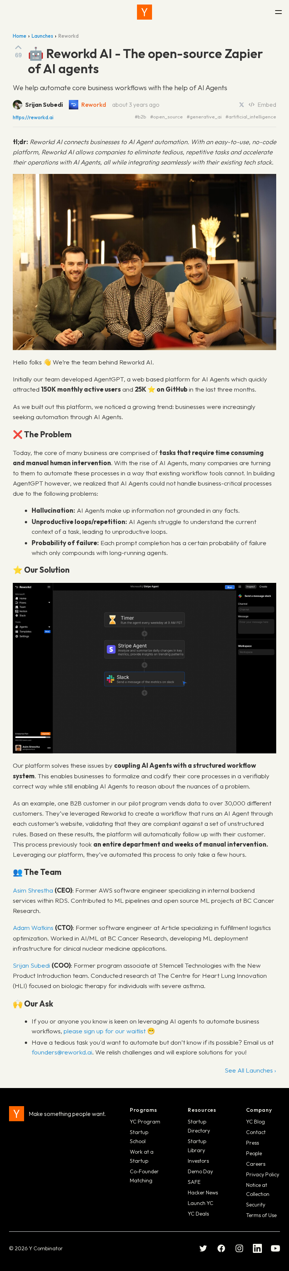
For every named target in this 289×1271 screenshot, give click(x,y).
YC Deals (198, 1213)
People (254, 1153)
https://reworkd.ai (33, 117)
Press (252, 1142)
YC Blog (255, 1121)
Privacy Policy (262, 1174)
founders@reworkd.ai (62, 1052)
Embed (266, 104)
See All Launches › (250, 1070)
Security (255, 1204)
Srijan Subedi (31, 965)
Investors (198, 1160)
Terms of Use (261, 1215)
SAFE (194, 1182)
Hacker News (203, 1192)
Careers (255, 1163)
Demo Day (200, 1171)
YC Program (145, 1121)
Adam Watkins (33, 927)
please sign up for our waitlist (105, 1031)
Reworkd (93, 104)
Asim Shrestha (33, 890)
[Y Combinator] (144, 12)
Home (19, 36)
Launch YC (200, 1203)
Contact (256, 1132)
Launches (42, 36)
